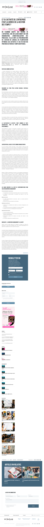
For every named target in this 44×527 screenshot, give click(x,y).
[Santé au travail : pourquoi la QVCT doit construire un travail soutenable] (8, 404)
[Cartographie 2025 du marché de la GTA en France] (31, 472)
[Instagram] (37, 7)
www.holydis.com (25, 252)
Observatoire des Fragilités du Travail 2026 (7, 350)
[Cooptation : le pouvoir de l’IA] (3, 388)
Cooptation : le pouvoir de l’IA (5, 389)
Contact (24, 2)
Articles (3, 17)
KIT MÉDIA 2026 (20, 2)
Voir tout (3, 332)
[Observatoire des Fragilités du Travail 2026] (3, 349)
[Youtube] (41, 7)
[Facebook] (34, 7)
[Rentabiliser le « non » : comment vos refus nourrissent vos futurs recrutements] (3, 393)
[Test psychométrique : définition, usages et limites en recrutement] (8, 426)
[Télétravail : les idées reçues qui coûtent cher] (3, 383)
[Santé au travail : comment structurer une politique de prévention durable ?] (8, 449)
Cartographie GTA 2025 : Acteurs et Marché (12, 481)
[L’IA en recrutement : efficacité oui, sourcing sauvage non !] (3, 378)
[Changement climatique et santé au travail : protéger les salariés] (3, 372)
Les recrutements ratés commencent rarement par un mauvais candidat (7, 340)
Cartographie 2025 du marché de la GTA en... (30, 481)
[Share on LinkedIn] (28, 17)
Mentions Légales (19, 519)
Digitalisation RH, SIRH (7, 17)
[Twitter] (36, 7)
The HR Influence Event (9, 343)
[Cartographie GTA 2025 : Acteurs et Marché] (13, 472)
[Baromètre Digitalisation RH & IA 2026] (3, 354)
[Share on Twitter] (25, 17)
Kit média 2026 (38, 519)
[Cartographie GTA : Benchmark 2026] (3, 358)
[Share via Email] (30, 17)
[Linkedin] (39, 7)
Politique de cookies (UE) (34, 519)
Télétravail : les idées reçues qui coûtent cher (7, 384)
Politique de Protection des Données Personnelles (26, 519)
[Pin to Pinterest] (27, 17)
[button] (5, 483)
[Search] (41, 12)
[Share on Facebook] (24, 17)
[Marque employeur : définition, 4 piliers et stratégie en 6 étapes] (8, 415)
